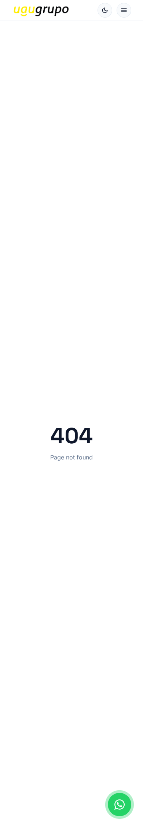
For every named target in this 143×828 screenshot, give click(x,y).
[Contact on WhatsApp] (119, 804)
